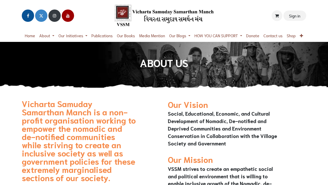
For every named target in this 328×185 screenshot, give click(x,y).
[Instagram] (54, 16)
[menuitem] (30, 35)
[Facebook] (28, 16)
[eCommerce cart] (277, 15)
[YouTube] (68, 16)
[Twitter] (41, 16)
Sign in (294, 15)
